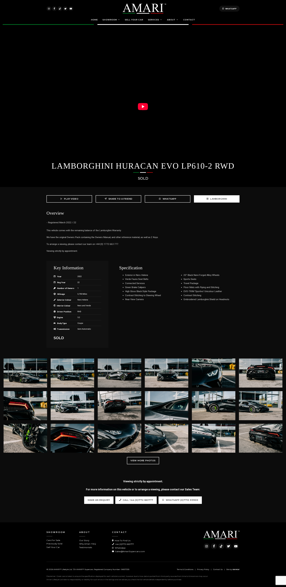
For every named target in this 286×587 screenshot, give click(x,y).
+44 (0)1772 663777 (124, 544)
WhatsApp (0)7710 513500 (181, 500)
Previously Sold (54, 543)
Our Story (84, 540)
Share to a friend (120, 199)
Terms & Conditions (185, 569)
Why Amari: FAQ (87, 544)
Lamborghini (218, 199)
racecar (236, 569)
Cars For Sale (53, 540)
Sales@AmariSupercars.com (130, 551)
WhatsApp (231, 9)
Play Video (70, 199)
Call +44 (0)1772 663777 (137, 500)
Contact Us (218, 569)
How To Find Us (122, 540)
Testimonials (85, 547)
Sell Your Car (53, 547)
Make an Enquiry (99, 500)
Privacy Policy (203, 569)
